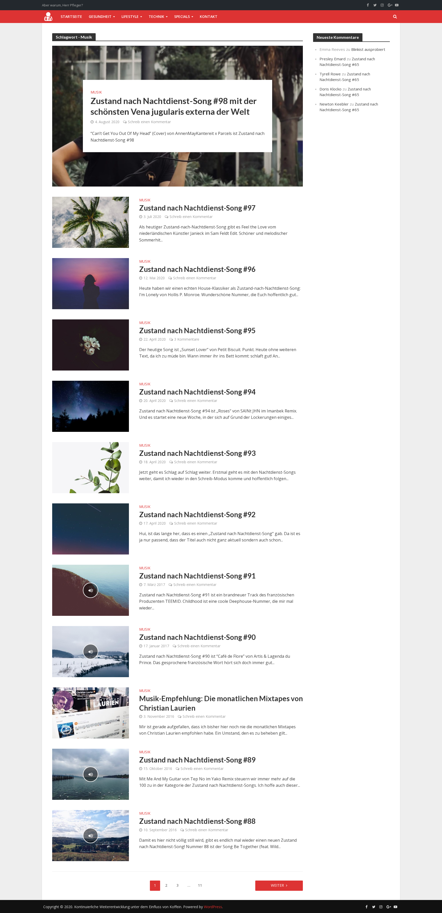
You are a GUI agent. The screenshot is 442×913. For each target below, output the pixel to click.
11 (200, 885)
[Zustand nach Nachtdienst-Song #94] (90, 406)
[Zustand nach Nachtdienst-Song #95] (90, 344)
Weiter (277, 885)
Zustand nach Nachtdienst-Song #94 (197, 391)
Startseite (71, 16)
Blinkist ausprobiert (368, 49)
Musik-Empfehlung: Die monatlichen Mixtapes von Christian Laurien (221, 703)
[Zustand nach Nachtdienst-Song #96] (90, 283)
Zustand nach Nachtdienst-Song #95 (197, 330)
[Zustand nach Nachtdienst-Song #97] (90, 222)
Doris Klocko (330, 88)
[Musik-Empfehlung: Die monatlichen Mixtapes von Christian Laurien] (90, 712)
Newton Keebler (334, 104)
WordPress (213, 906)
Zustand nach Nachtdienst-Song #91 (197, 575)
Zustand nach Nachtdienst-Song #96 (197, 269)
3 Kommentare (186, 339)
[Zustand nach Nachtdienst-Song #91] (90, 590)
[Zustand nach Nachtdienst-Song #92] (90, 528)
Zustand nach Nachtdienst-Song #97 (197, 207)
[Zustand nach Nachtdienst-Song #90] (90, 651)
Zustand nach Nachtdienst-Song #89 (197, 759)
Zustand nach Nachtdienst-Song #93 (197, 453)
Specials (182, 16)
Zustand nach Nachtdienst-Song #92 (197, 514)
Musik (96, 92)
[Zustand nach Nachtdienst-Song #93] (90, 467)
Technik (156, 16)
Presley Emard (332, 58)
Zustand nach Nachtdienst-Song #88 (197, 821)
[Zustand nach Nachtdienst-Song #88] (90, 835)
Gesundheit (100, 16)
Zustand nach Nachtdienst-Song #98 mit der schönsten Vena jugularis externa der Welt (174, 106)
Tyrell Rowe (330, 73)
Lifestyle (130, 16)
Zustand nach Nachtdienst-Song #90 (197, 637)
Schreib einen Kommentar (149, 121)
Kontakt (208, 16)
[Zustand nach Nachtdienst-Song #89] (90, 774)
